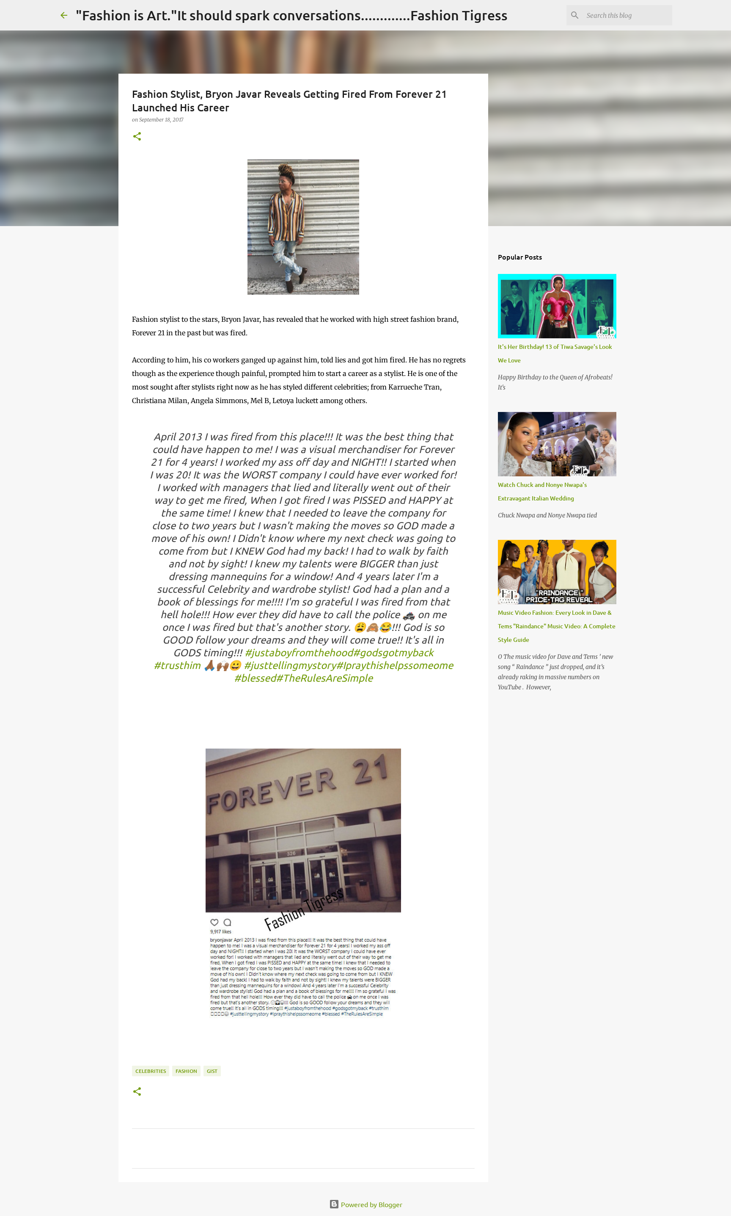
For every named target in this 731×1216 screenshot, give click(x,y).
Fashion (186, 1071)
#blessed (255, 678)
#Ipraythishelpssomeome (394, 665)
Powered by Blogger (370, 1204)
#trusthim (177, 665)
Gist (212, 1071)
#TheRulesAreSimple (324, 678)
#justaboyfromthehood (299, 652)
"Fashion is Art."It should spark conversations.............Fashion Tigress (292, 15)
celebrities (150, 1071)
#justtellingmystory (290, 665)
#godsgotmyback (393, 652)
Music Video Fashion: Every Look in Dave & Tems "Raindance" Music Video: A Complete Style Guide (557, 626)
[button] (137, 137)
